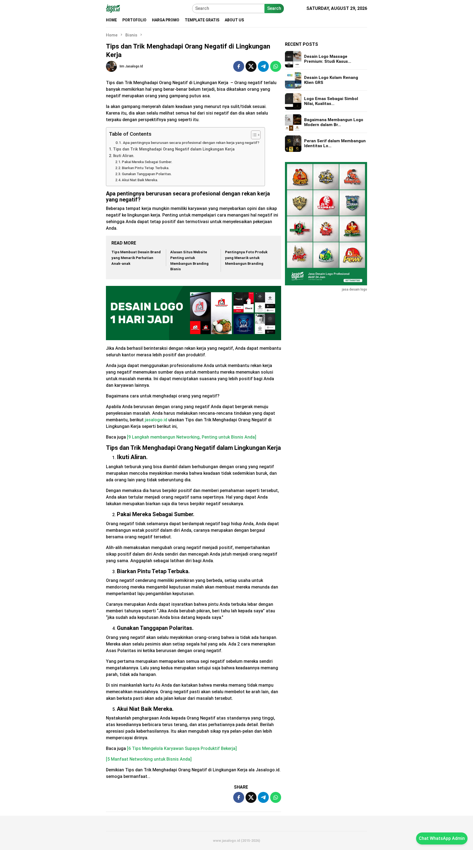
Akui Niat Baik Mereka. (140, 180)
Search (274, 8)
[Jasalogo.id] (113, 8)
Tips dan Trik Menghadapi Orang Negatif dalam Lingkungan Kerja (174, 149)
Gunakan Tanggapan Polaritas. (147, 174)
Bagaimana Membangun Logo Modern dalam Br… (333, 122)
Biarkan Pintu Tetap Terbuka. (145, 168)
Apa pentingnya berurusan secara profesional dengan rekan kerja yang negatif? (191, 142)
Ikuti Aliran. (123, 155)
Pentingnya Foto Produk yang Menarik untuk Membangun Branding (246, 258)
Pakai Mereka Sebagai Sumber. (147, 162)
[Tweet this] (251, 66)
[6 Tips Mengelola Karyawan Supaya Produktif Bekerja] (182, 748)
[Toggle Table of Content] (253, 135)
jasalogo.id (155, 419)
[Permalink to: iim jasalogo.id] (111, 66)
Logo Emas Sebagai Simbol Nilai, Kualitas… (331, 101)
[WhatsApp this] (275, 66)
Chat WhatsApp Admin (442, 838)
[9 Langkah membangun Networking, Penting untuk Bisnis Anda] (191, 437)
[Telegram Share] (263, 66)
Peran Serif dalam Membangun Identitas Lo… (335, 144)
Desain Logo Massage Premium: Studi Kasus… (327, 59)
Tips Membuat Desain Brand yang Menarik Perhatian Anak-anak (136, 258)
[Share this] (238, 66)
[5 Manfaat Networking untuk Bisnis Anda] (149, 759)
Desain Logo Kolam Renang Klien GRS (331, 80)
